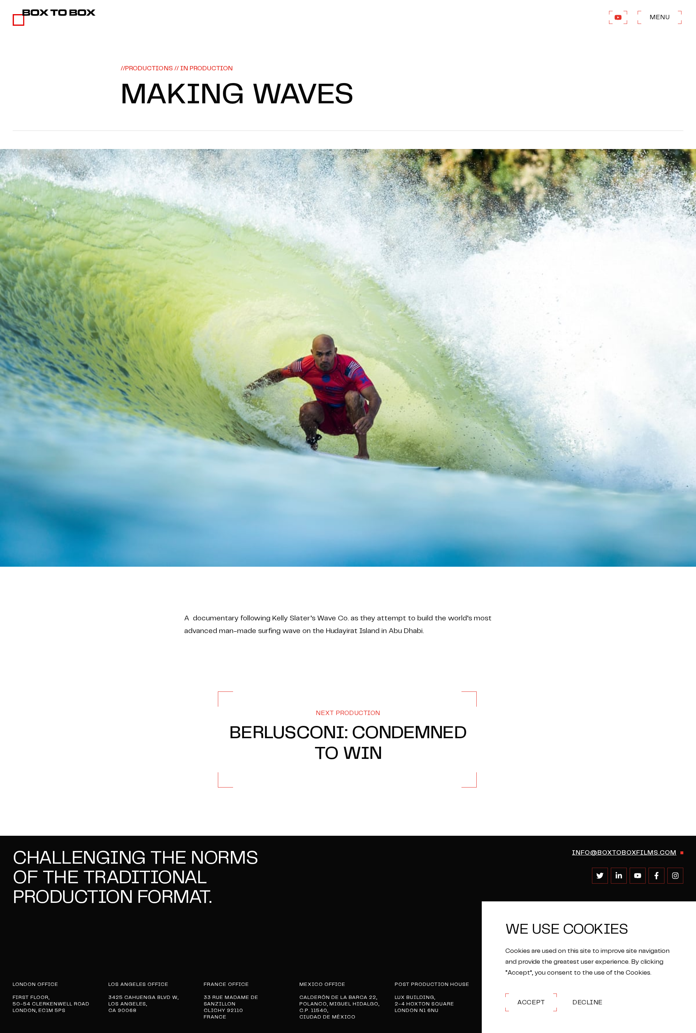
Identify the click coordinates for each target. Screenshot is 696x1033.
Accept (531, 1002)
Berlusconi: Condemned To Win (348, 736)
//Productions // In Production (177, 68)
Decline (587, 1002)
